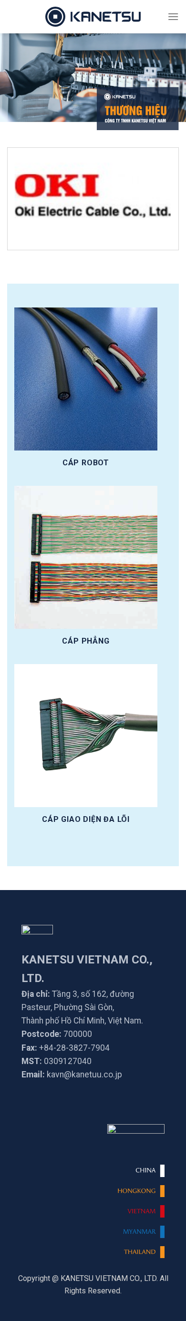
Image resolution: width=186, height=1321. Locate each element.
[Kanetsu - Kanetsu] (93, 17)
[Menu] (173, 16)
